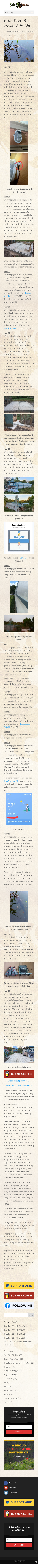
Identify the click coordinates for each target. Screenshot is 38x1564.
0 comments (13, 36)
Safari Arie (23, 558)
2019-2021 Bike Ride (11, 1355)
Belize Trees (8, 1367)
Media (6, 1382)
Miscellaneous (8, 1390)
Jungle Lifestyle (9, 1375)
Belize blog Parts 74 (11, 781)
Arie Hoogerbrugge (10, 31)
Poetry (6, 1402)
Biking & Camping (10, 1371)
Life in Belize (29, 31)
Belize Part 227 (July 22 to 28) (15, 1330)
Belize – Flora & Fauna (11, 1359)
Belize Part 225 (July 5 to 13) (14, 1338)
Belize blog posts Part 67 (12, 328)
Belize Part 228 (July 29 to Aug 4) (16, 1326)
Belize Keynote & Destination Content (17, 1363)
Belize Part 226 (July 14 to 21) (15, 1334)
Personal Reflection (11, 1398)
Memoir (6, 1386)
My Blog (6, 36)
